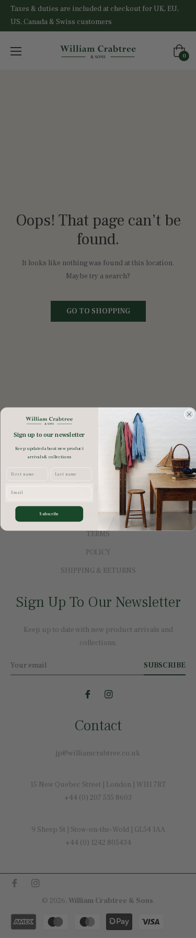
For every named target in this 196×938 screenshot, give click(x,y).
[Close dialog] (189, 414)
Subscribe (49, 513)
